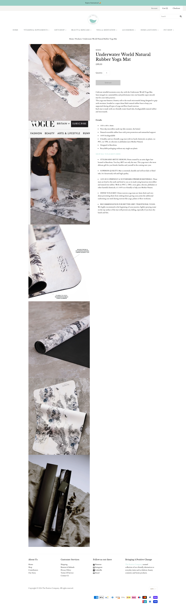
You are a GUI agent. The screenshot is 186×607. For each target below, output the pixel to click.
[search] (171, 16)
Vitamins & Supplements (36, 30)
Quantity (99, 73)
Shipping (64, 564)
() (165, 8)
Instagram (98, 567)
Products (78, 39)
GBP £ (152, 589)
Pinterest (98, 564)
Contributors (33, 570)
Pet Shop (168, 30)
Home (15, 30)
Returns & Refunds (67, 567)
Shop (30, 567)
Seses (98, 50)
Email (97, 573)
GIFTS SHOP (59, 30)
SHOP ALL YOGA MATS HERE (108, 154)
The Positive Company (133, 564)
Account (154, 8)
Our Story (32, 573)
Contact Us (65, 575)
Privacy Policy (66, 570)
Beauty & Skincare (80, 30)
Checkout (176, 8)
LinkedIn (98, 570)
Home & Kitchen (149, 30)
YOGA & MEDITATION (105, 30)
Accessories (128, 30)
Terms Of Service (67, 573)
